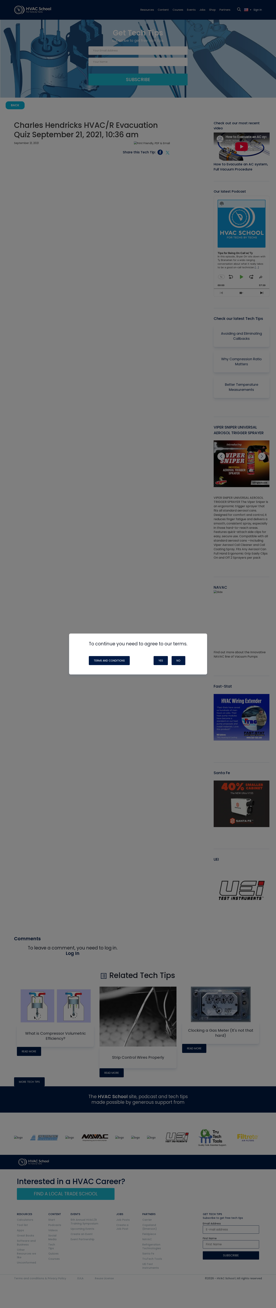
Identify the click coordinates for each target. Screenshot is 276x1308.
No (178, 660)
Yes (160, 660)
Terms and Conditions (109, 660)
